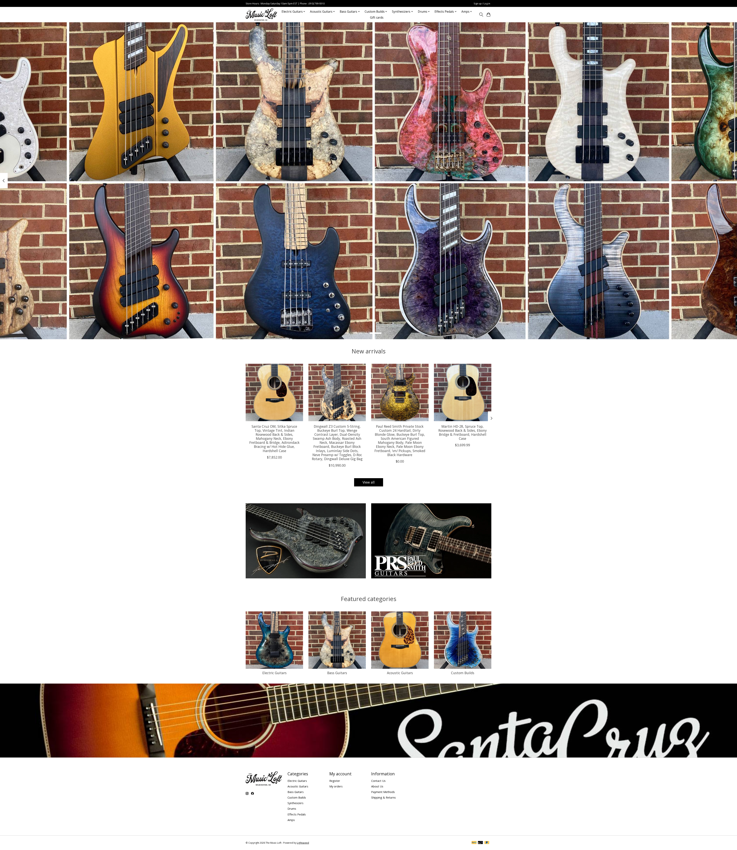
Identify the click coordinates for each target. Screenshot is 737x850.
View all (369, 482)
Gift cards (376, 18)
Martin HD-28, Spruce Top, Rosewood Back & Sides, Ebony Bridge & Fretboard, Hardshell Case (462, 432)
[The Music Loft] (261, 14)
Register (334, 781)
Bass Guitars (337, 673)
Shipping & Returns (383, 797)
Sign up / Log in (482, 3)
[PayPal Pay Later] (486, 843)
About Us (377, 786)
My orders (336, 786)
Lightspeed (303, 842)
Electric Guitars (274, 673)
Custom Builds (462, 673)
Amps (291, 820)
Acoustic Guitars (400, 673)
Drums (292, 808)
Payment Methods (383, 792)
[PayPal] (474, 843)
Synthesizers (295, 803)
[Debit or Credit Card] (480, 843)
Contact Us (378, 781)
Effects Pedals (297, 814)
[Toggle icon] (481, 14)
